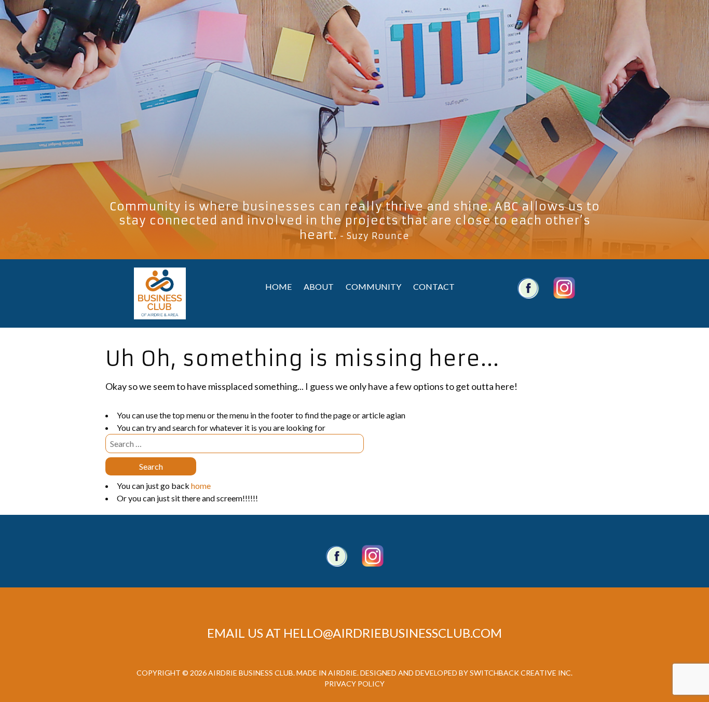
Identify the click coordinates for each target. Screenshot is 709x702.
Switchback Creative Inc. (521, 672)
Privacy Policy (354, 683)
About (319, 286)
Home (278, 286)
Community (373, 286)
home (201, 485)
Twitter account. (373, 556)
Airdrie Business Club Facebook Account (528, 288)
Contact (434, 286)
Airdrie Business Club (160, 293)
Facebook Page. (337, 556)
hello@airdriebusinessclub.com (392, 632)
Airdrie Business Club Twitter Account (564, 288)
